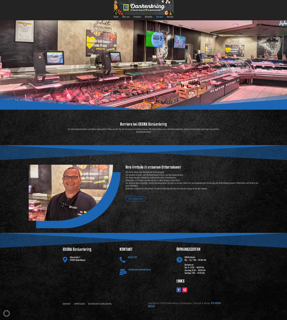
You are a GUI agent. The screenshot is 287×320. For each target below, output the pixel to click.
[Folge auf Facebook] (178, 289)
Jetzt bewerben (135, 198)
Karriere (159, 17)
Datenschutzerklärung (100, 304)
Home (116, 17)
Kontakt (170, 17)
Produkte (137, 17)
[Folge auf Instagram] (184, 289)
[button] (6, 313)
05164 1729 (132, 257)
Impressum (79, 304)
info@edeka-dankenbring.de (140, 269)
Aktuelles (148, 17)
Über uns (126, 17)
